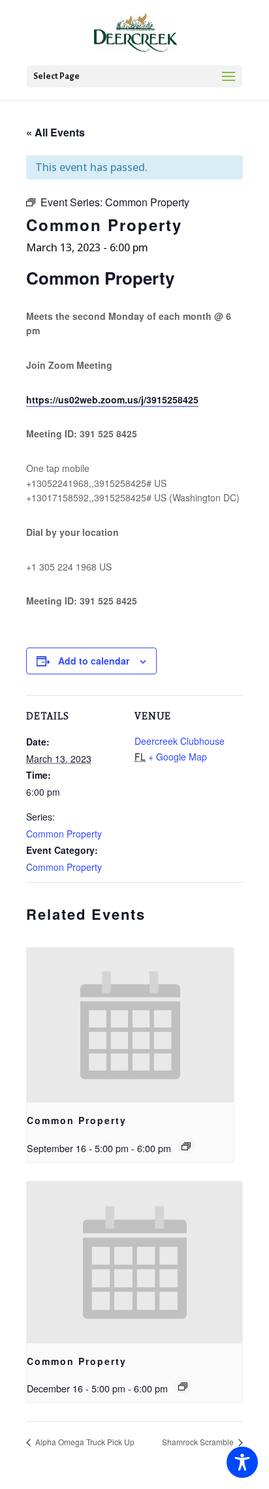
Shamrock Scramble (199, 1441)
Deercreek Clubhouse (179, 740)
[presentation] (130, 1025)
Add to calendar (93, 660)
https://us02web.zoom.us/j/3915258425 (112, 399)
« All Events (55, 132)
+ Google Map (177, 756)
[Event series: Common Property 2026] (186, 1146)
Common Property (64, 833)
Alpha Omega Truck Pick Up (83, 1441)
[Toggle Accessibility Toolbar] (242, 1462)
